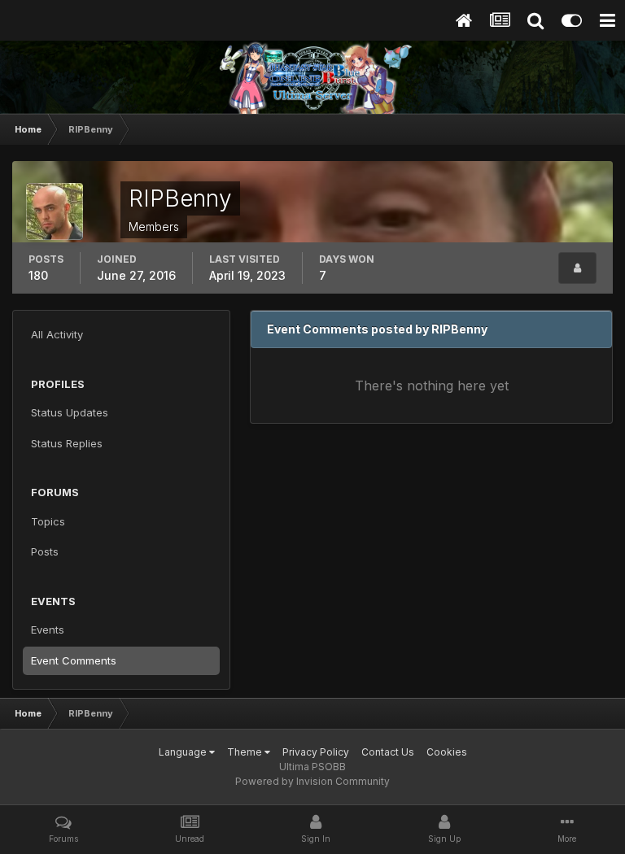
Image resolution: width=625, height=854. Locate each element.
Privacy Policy (315, 752)
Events (47, 629)
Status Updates (69, 412)
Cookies (446, 752)
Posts (45, 551)
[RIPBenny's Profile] (577, 268)
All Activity (57, 334)
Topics (48, 521)
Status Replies (67, 443)
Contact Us (387, 752)
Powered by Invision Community (312, 781)
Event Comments (73, 660)
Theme (245, 752)
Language (184, 752)
